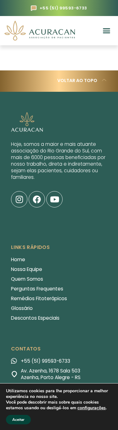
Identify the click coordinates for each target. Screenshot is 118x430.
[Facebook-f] (37, 199)
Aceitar (18, 419)
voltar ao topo (77, 81)
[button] (106, 31)
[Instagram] (19, 199)
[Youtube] (54, 199)
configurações (91, 408)
